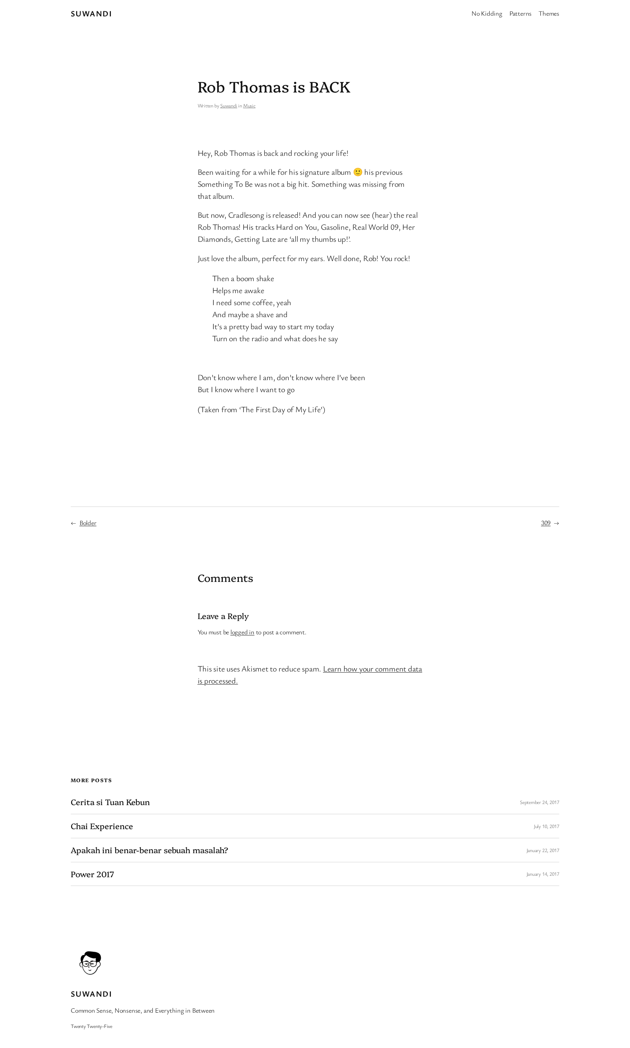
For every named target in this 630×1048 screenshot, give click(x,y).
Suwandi (91, 13)
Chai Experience (102, 826)
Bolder (88, 522)
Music (249, 105)
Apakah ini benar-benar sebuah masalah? (149, 850)
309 (546, 522)
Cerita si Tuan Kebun (110, 802)
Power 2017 (92, 874)
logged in (242, 631)
